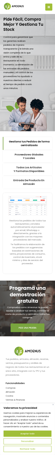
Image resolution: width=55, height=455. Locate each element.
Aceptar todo (27, 433)
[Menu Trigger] (48, 7)
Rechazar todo (27, 449)
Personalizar (27, 441)
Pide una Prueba (27, 327)
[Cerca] (53, 404)
